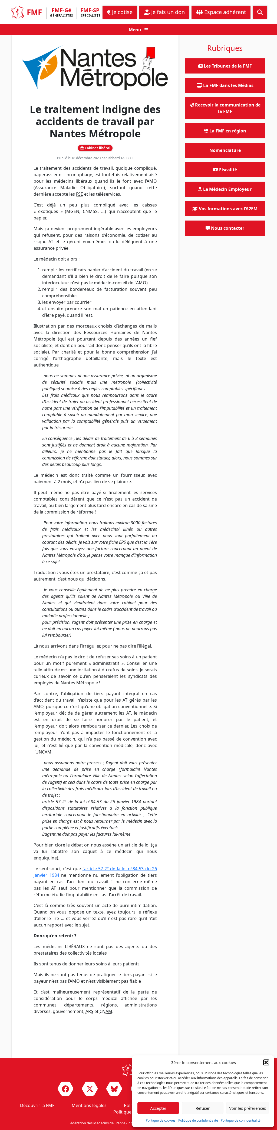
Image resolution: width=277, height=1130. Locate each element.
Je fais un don (167, 12)
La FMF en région (227, 131)
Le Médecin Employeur (227, 189)
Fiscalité (227, 170)
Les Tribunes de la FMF (227, 66)
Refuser (203, 1108)
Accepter (158, 1108)
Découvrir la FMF (37, 1105)
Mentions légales (89, 1105)
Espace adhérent (224, 12)
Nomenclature (225, 150)
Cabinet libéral (97, 147)
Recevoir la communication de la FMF (227, 108)
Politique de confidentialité (198, 1120)
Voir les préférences (247, 1108)
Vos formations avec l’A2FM (228, 209)
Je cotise (122, 12)
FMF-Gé (61, 13)
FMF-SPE (91, 13)
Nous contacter (227, 228)
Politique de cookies (161, 1120)
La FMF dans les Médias (227, 85)
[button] (266, 1062)
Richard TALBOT (120, 157)
